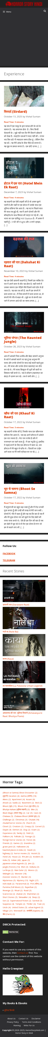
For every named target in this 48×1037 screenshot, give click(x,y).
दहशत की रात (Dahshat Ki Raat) (22, 264)
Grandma (29, 843)
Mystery (22, 880)
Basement (28, 802)
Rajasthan (31, 887)
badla (17, 802)
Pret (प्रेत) (36, 883)
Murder (26, 877)
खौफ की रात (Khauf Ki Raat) (19, 415)
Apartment (18, 799)
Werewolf (19, 910)
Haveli (31, 850)
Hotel (7, 856)
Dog (26, 829)
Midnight (8, 873)
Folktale (19, 836)
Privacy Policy (13, 1022)
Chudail (34, 819)
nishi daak (8, 883)
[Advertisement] (24, 41)
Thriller (31, 904)
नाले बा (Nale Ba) (10, 631)
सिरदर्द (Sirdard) (15, 111)
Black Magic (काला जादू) (14, 812)
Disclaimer (36, 1018)
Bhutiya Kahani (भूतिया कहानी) (16, 809)
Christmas (21, 819)
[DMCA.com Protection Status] (11, 932)
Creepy (29, 826)
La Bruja (8, 870)
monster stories (11, 877)
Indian (16, 860)
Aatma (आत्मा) (28, 796)
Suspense (8, 904)
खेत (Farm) (9, 914)
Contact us (22, 952)
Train (41, 904)
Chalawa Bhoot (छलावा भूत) (27, 816)
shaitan (21, 893)
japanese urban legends (15, 863)
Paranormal (22, 883)
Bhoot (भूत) (10, 806)
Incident (38, 856)
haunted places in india (14, 850)
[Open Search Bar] (44, 11)
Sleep (36, 897)
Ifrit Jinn (27, 856)
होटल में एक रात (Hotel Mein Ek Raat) (23, 185)
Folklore (8, 836)
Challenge (8, 819)
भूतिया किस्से (9, 1010)
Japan (26, 860)
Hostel (35, 853)
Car (29, 812)
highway (8, 853)
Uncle (7, 907)
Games (18, 843)
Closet (7, 826)
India (6, 860)
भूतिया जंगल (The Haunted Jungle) (23, 339)
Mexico (32, 870)
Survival (37, 900)
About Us (11, 1018)
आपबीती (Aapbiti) (35, 910)
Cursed (40, 826)
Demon (17, 829)
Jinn (31, 863)
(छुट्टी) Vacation (11, 796)
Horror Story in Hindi (24, 1033)
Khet (24, 866)
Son (6, 900)
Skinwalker (25, 897)
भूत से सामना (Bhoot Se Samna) (19, 490)
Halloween (23, 846)
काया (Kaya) (8, 658)
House (16, 856)
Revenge (8, 890)
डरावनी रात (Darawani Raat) (16, 604)
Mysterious (9, 880)
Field (29, 833)
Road (27, 890)
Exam (35, 829)
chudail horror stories (14, 823)
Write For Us (29, 1025)
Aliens (7, 799)
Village (8, 910)
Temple (20, 904)
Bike (34, 809)
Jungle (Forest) (11, 866)
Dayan (7, 829)
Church (30, 823)
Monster (21, 873)
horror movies (22, 853)
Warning (17, 1025)
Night (33, 880)
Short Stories (10, 897)
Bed (38, 802)
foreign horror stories (14, 839)
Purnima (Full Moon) (13, 887)
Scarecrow (9, 893)
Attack (7, 802)
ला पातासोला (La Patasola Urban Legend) (22, 685)
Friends (7, 843)
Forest (30, 839)
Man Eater (20, 870)
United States (19, 907)
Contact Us (23, 1018)
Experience (9, 833)
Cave (37, 812)
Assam (30, 799)
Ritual (19, 890)
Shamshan (33, 893)
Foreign (30, 836)
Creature (18, 826)
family (21, 833)
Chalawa (8, 816)
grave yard (9, 846)
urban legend (35, 907)
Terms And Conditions (31, 1022)
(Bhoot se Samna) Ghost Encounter (20, 792)
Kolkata (34, 866)
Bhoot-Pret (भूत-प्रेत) (28, 806)
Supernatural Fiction (20, 900)
